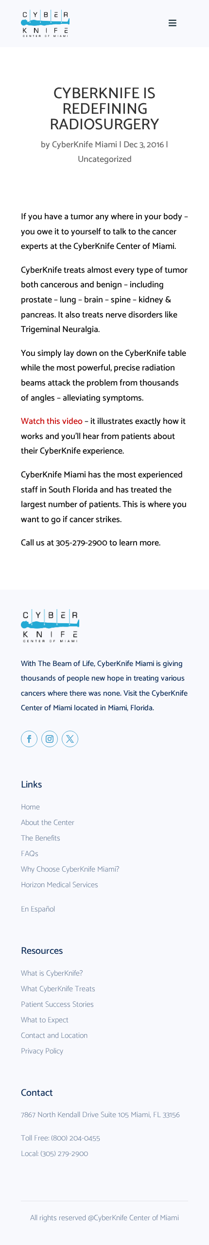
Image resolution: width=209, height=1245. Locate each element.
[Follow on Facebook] (29, 739)
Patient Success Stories (57, 1004)
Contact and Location (54, 1035)
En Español (38, 909)
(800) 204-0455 (75, 1138)
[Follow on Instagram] (49, 739)
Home (30, 807)
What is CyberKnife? (52, 973)
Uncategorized (105, 159)
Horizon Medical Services (59, 885)
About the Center (47, 822)
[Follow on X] (70, 739)
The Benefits (40, 838)
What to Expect (45, 1020)
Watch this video (53, 421)
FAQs (29, 853)
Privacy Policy (42, 1051)
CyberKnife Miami (84, 145)
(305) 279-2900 (64, 1153)
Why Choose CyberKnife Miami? (70, 869)
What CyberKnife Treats (58, 989)
